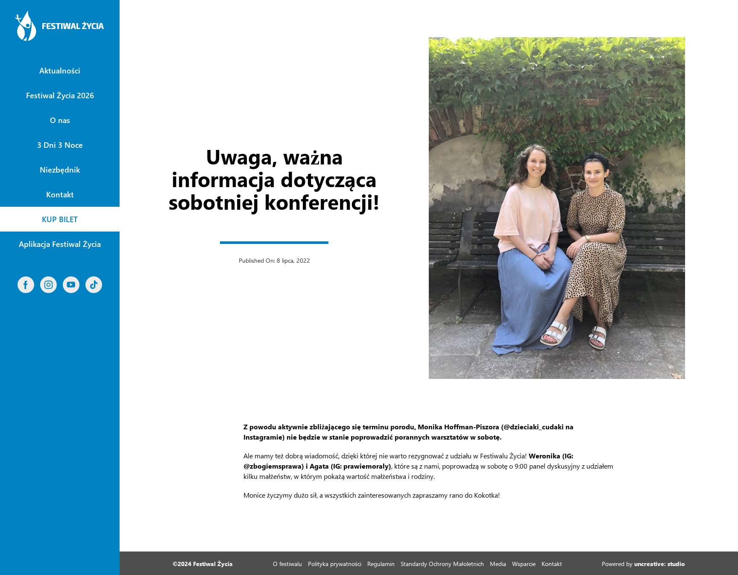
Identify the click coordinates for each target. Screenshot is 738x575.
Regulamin (381, 564)
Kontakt (552, 564)
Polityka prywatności (334, 564)
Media (498, 564)
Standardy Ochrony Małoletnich (442, 564)
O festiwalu (287, 564)
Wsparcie (524, 564)
